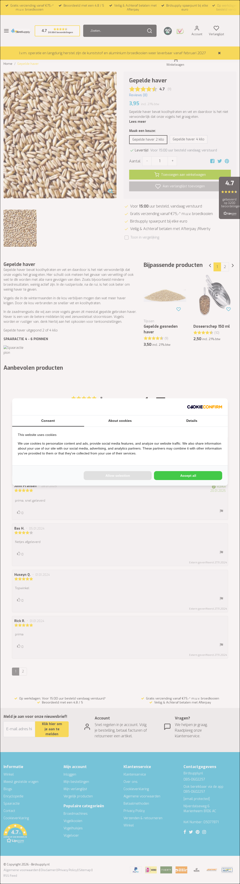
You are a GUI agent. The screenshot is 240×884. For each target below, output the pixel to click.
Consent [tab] (48, 421)
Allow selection (117, 475)
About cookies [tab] (120, 421)
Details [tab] (191, 421)
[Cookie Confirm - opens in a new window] (204, 407)
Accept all (188, 475)
